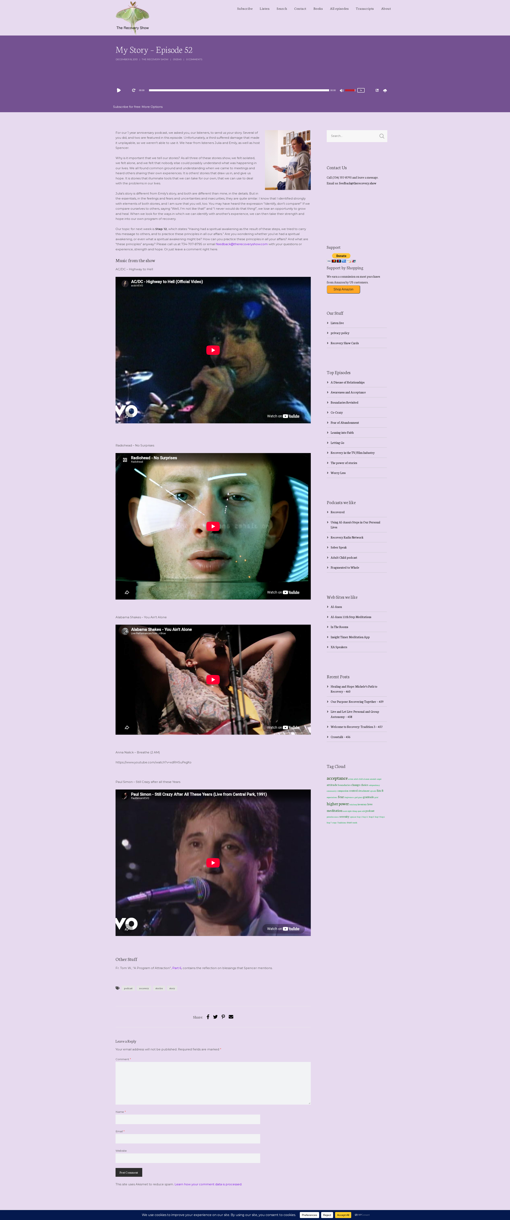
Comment (123, 1059)
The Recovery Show (155, 59)
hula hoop (353, 804)
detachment (364, 790)
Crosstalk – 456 (340, 737)
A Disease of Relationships (348, 382)
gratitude (368, 797)
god (356, 797)
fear (341, 796)
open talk (361, 811)
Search (282, 8)
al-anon (366, 779)
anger (379, 779)
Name (121, 1111)
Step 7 (329, 822)
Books (318, 8)
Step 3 (371, 816)
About (386, 8)
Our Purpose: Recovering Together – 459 (357, 701)
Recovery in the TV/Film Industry (353, 452)
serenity (344, 816)
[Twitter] (215, 1016)
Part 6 (176, 968)
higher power (338, 803)
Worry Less (338, 473)
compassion (342, 790)
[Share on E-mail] (231, 1016)
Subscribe (245, 8)
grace (360, 797)
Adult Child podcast (344, 557)
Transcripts (365, 8)
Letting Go (337, 442)
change (355, 785)
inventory (362, 804)
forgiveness (349, 797)
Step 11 (365, 816)
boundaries (344, 784)
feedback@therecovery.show (357, 183)
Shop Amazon (343, 289)
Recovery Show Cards (345, 343)
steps (334, 822)
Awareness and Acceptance (348, 392)
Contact (300, 8)
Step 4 (377, 816)
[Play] (120, 90)
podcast (128, 988)
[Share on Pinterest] (223, 1016)
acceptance (337, 778)
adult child (358, 779)
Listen (265, 8)
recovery (144, 988)
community (332, 790)
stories (159, 988)
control (353, 790)
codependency (374, 785)
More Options (152, 107)
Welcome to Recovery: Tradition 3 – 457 (356, 727)
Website (121, 1150)
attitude (332, 785)
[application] (239, 90)
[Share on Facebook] (208, 1016)
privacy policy (340, 333)
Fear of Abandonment (345, 422)
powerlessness (333, 816)
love (370, 804)
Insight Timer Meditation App (350, 637)
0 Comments (194, 59)
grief (376, 797)
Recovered (338, 512)
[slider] (350, 92)
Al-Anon (336, 607)
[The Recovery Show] (132, 17)
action (350, 779)
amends (373, 779)
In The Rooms (339, 627)
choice (364, 785)
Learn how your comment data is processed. (208, 1184)
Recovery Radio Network (347, 537)
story (172, 988)
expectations (332, 797)
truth (354, 822)
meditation (334, 810)
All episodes (339, 8)
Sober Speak (339, 547)
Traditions (341, 822)
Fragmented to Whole (345, 567)
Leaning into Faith (342, 432)
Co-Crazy (337, 412)
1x (361, 90)
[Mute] (342, 91)
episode (373, 791)
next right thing (350, 810)
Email (120, 1131)
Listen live (337, 323)
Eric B (380, 790)
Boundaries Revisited (344, 402)
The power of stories (344, 463)
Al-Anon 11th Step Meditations (351, 617)
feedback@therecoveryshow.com (242, 244)
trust (349, 822)
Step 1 (359, 817)
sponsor (353, 816)
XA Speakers (339, 647)
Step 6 (382, 816)
